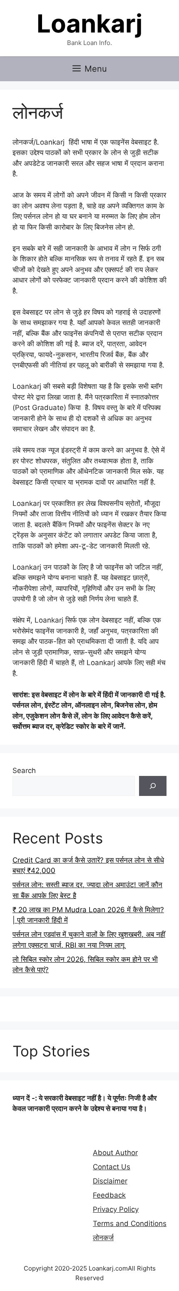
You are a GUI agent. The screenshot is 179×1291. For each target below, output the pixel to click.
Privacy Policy (116, 1209)
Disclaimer (110, 1181)
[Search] (153, 786)
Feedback (109, 1195)
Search (24, 770)
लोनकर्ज (103, 1237)
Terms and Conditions (130, 1223)
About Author (115, 1152)
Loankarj (89, 23)
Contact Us (111, 1167)
